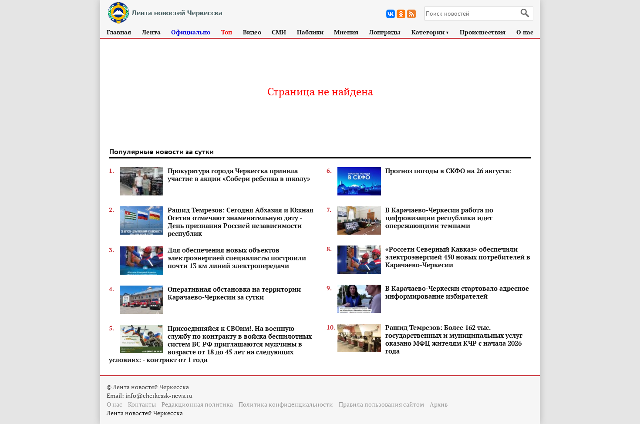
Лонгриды (385, 32)
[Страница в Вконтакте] (390, 14)
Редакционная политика (197, 404)
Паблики (310, 32)
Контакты (142, 404)
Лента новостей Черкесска (145, 413)
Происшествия (482, 32)
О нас (524, 32)
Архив (439, 404)
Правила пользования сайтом (381, 404)
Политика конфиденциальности (286, 404)
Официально (190, 32)
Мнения (346, 32)
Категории (430, 32)
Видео (252, 32)
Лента (151, 32)
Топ (226, 32)
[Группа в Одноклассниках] (401, 14)
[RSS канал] (411, 14)
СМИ (279, 32)
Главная (119, 32)
